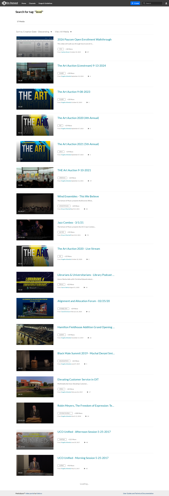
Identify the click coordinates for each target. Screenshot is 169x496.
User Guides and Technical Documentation (138, 493)
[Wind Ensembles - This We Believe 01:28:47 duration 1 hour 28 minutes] (34, 204)
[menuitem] (23, 3)
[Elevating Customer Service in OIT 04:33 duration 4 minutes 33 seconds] (34, 387)
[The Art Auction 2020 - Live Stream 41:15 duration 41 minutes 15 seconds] (34, 256)
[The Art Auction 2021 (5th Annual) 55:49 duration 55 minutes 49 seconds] (34, 151)
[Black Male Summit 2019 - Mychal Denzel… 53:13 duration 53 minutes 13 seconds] (34, 360)
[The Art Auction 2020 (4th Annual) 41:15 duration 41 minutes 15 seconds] (34, 125)
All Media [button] (62, 31)
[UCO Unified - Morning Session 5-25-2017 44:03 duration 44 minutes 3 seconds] (34, 465)
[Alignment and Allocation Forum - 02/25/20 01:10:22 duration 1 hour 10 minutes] (34, 308)
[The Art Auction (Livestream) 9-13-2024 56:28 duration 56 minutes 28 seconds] (34, 73)
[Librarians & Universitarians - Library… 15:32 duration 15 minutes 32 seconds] (34, 282)
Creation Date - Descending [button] (32, 31)
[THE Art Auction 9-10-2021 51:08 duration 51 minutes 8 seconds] (34, 177)
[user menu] (166, 3)
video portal (30, 493)
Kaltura (39, 493)
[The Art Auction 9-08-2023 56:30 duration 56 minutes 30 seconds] (34, 99)
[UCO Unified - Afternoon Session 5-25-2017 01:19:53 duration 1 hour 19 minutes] (34, 439)
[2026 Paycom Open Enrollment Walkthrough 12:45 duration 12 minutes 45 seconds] (34, 47)
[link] (135, 3)
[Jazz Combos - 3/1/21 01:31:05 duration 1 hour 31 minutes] (34, 230)
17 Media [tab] (20, 21)
